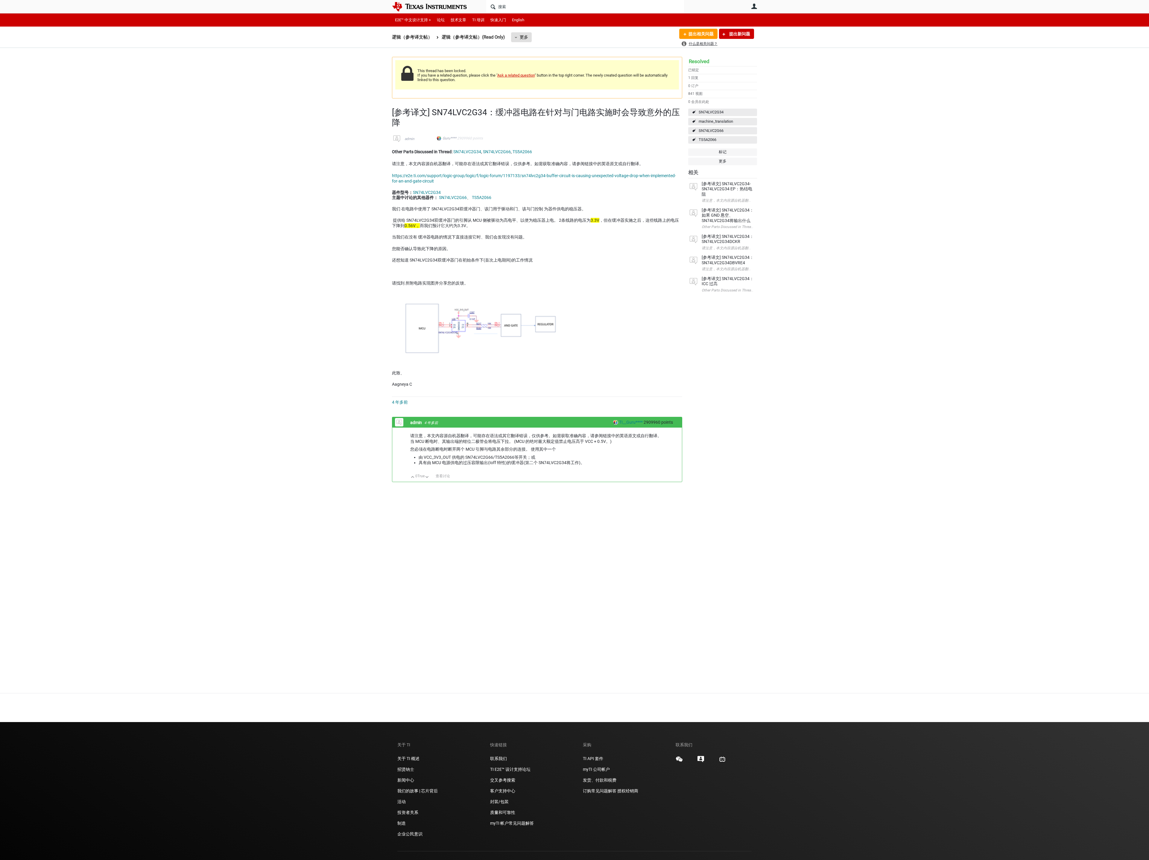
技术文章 (458, 20)
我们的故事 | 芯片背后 (417, 790)
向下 (427, 477)
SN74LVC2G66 (711, 130)
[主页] (434, 6)
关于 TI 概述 (408, 758)
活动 (401, 801)
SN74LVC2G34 (711, 112)
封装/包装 (499, 801)
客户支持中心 (502, 790)
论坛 (441, 20)
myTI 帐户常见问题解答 (512, 823)
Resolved (699, 61)
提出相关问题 (701, 33)
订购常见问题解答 (599, 790)
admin (409, 139)
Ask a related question (516, 75)
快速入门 (498, 20)
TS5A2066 (707, 139)
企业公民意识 (409, 834)
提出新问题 (739, 33)
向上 (412, 477)
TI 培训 (478, 20)
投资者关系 (407, 812)
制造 (401, 823)
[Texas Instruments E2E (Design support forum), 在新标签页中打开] (700, 761)
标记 (723, 152)
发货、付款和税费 (599, 780)
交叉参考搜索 (502, 780)
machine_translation (716, 121)
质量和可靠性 (503, 812)
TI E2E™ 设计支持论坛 (510, 769)
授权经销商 (627, 790)
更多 (524, 37)
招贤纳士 (405, 769)
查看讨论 (443, 476)
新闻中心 (405, 780)
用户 (754, 6)
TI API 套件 (593, 758)
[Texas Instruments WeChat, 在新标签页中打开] (679, 761)
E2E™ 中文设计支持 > (413, 20)
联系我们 (498, 758)
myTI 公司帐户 (596, 769)
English (518, 20)
